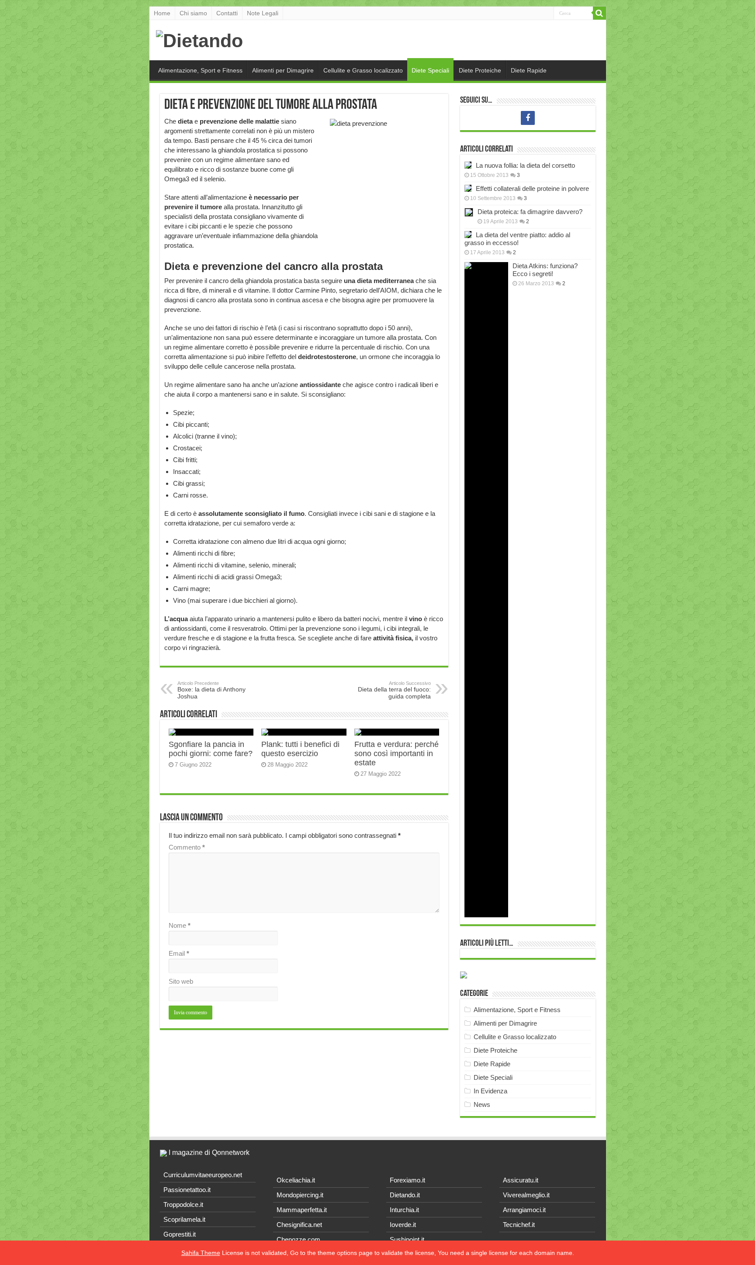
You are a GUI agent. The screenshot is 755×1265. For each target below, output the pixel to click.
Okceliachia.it (296, 1180)
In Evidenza (490, 1091)
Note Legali (262, 13)
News (482, 1104)
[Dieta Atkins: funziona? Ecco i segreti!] (486, 589)
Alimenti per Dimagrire (283, 70)
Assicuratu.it (520, 1180)
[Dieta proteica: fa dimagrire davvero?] (468, 212)
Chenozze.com (298, 1239)
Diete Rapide (529, 70)
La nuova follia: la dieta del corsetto (525, 165)
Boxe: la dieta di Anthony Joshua (211, 690)
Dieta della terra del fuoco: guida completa (394, 690)
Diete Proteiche (480, 70)
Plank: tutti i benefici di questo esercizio (300, 749)
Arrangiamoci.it (524, 1209)
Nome (179, 925)
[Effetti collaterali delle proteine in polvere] (467, 188)
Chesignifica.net (299, 1224)
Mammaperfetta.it (302, 1209)
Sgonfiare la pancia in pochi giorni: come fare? (211, 749)
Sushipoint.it (407, 1239)
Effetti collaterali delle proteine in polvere (532, 188)
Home (162, 13)
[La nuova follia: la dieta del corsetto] (467, 165)
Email (179, 953)
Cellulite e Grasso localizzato (363, 70)
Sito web (181, 981)
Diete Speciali (430, 70)
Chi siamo (193, 13)
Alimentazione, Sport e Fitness (200, 70)
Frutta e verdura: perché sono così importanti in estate (396, 753)
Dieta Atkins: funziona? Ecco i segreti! (545, 269)
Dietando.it (405, 1195)
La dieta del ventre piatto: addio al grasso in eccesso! (517, 238)
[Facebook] (528, 118)
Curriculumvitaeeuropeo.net (202, 1175)
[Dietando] (199, 39)
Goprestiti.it (179, 1234)
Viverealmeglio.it (526, 1195)
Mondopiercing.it (300, 1195)
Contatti (227, 13)
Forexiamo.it (407, 1180)
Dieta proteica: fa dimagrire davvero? (530, 211)
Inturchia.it (404, 1209)
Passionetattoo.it (187, 1189)
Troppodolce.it (183, 1204)
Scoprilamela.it (184, 1219)
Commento (187, 847)
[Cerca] (599, 13)
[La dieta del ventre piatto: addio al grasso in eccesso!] (467, 234)
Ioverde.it (403, 1224)
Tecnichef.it (519, 1224)
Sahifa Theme (200, 1252)
